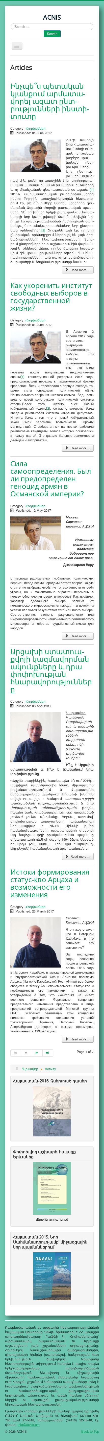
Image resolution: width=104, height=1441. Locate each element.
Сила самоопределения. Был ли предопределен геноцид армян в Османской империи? (50, 478)
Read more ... (79, 269)
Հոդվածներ (35, 128)
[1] (92, 189)
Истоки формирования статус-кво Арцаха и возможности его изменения (49, 883)
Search (52, 33)
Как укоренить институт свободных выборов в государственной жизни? (51, 296)
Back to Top (90, 1431)
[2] (43, 230)
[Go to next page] (37, 1052)
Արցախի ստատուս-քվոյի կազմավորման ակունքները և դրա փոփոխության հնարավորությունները (51, 670)
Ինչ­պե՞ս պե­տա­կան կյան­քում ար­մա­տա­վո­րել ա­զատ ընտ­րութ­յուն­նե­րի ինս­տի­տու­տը (49, 101)
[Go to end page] (48, 1052)
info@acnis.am (29, 1424)
